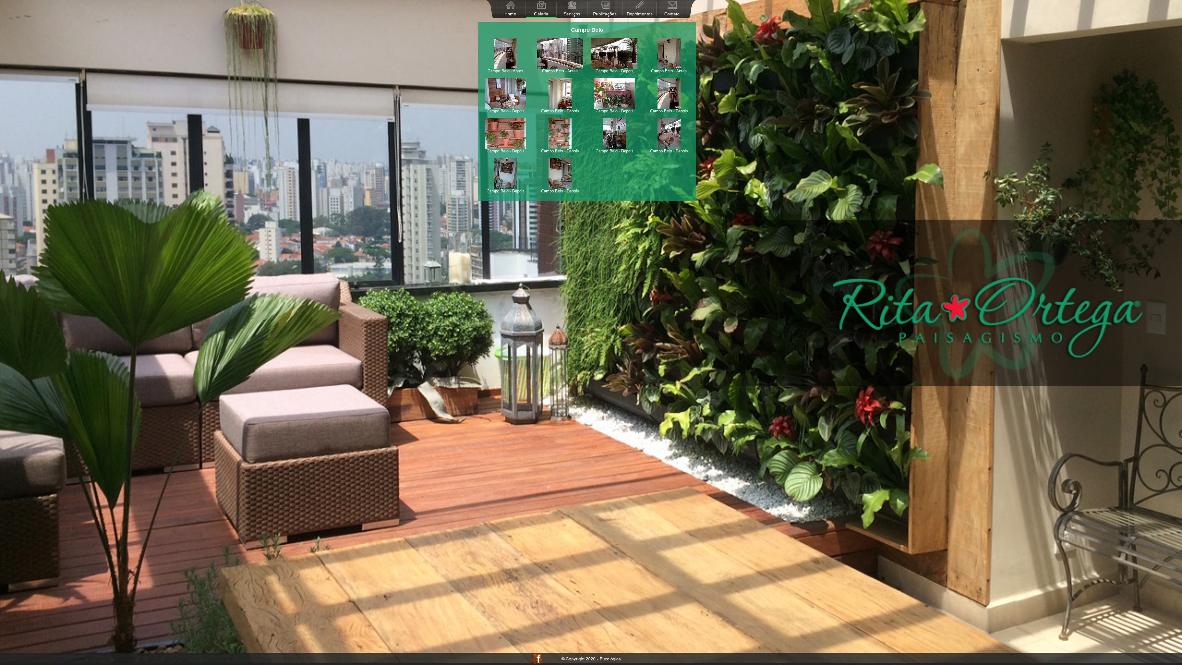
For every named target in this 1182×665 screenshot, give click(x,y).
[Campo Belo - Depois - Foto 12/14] (669, 116)
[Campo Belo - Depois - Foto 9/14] (505, 116)
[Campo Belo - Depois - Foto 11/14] (614, 116)
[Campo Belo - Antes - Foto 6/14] (560, 76)
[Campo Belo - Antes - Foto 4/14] (669, 36)
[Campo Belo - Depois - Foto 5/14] (505, 76)
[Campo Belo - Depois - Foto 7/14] (614, 76)
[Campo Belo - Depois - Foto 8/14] (669, 76)
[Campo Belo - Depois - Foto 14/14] (560, 156)
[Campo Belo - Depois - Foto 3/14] (614, 36)
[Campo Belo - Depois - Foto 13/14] (505, 156)
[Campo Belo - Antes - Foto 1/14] (505, 36)
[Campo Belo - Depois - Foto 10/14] (560, 116)
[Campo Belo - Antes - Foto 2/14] (560, 36)
